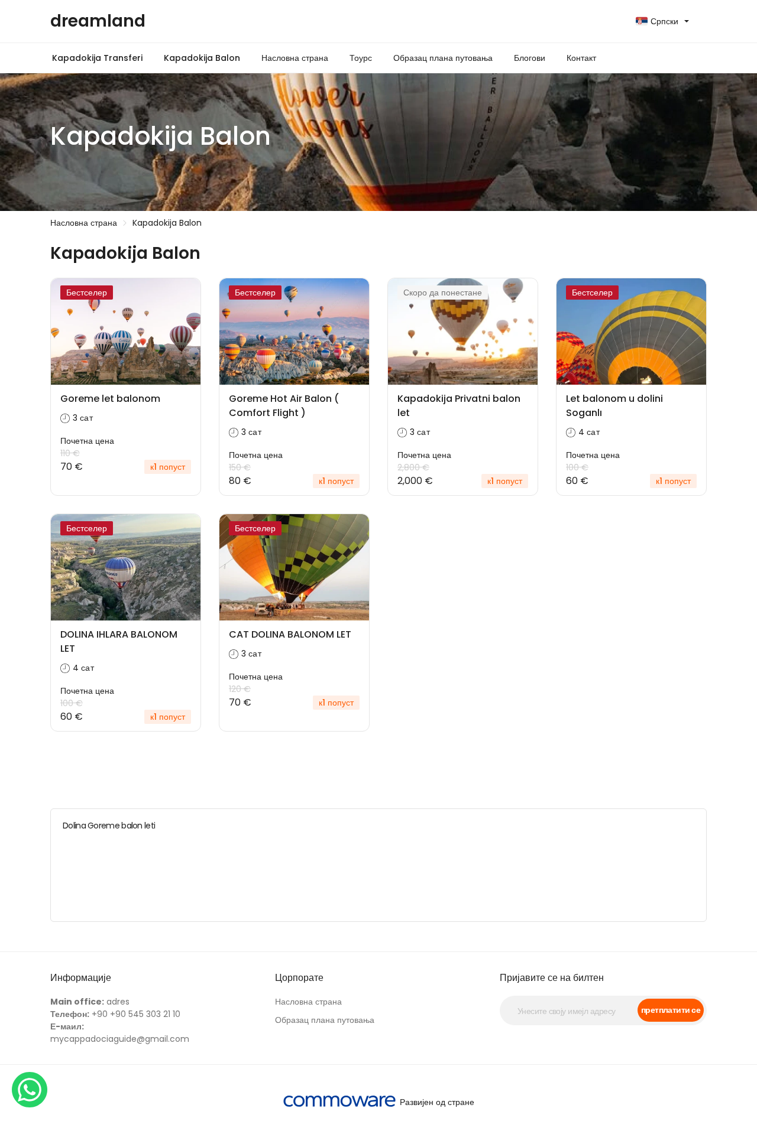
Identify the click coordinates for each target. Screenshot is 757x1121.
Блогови (529, 58)
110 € (70, 453)
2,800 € (413, 467)
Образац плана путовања (443, 58)
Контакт (581, 58)
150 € (240, 467)
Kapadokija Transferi (97, 58)
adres (90, 1002)
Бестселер (86, 292)
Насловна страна (294, 58)
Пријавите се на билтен (552, 977)
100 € (577, 467)
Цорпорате (299, 977)
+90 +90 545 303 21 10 (115, 1014)
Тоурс (361, 58)
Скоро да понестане (442, 292)
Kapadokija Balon (202, 58)
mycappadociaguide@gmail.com (119, 1033)
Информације (80, 977)
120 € (240, 689)
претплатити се (670, 1010)
